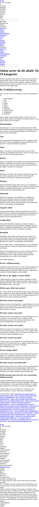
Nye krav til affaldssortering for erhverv (22, 404)
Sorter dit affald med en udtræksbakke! (26, 411)
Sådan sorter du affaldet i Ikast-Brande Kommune (19, 406)
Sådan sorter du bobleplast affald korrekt (12, 401)
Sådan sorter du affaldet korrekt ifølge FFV (23, 399)
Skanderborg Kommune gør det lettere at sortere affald (16, 412)
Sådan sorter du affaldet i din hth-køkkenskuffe (14, 406)
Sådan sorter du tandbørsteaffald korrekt (20, 421)
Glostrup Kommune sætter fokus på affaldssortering (19, 413)
